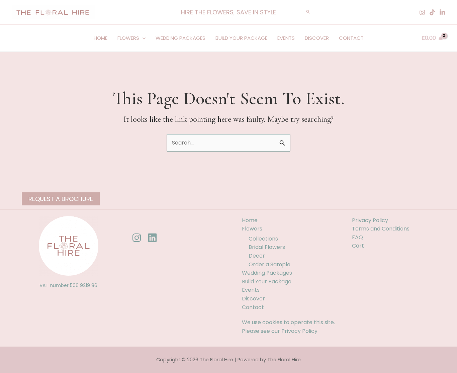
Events (286, 37)
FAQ (357, 237)
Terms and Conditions (380, 228)
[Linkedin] (442, 12)
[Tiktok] (432, 12)
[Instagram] (422, 12)
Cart (358, 246)
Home (100, 37)
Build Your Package (241, 37)
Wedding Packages (180, 37)
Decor (257, 256)
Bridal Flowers (267, 247)
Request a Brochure (60, 199)
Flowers (128, 37)
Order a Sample (269, 264)
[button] (228, 12)
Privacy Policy (299, 331)
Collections (263, 239)
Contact (351, 37)
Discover (317, 37)
